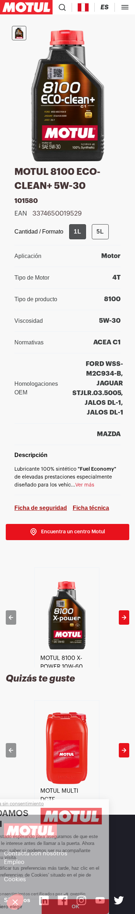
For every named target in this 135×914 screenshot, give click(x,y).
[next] (124, 617)
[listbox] (67, 617)
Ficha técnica (91, 508)
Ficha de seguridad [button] (40, 508)
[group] (89, 231)
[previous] (11, 617)
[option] (67, 617)
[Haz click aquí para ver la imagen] (19, 33)
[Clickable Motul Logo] (26, 7)
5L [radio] (100, 231)
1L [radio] (77, 231)
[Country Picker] (83, 7)
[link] (67, 532)
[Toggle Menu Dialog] (125, 7)
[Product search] (62, 7)
